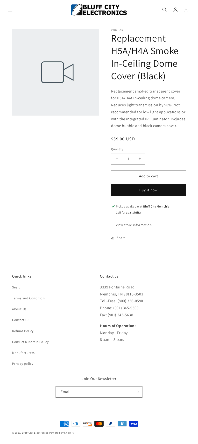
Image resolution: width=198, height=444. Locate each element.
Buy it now (148, 190)
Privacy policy (22, 363)
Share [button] (121, 238)
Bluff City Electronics (35, 432)
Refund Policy (23, 331)
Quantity (117, 149)
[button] (10, 10)
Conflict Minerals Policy (30, 342)
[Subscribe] (137, 392)
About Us (19, 309)
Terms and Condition (28, 298)
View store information (134, 225)
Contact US (20, 320)
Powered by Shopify (61, 432)
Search (17, 287)
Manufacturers (23, 353)
